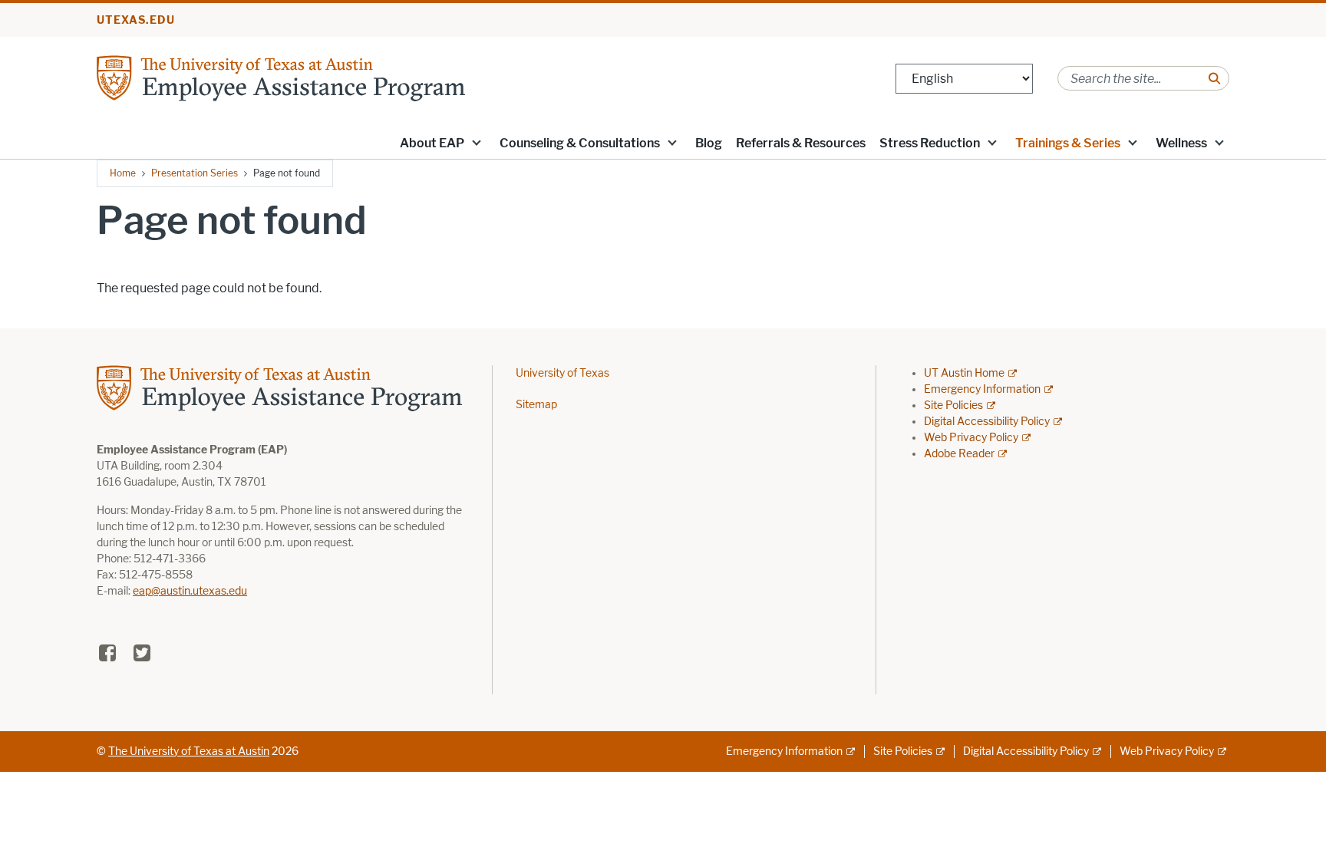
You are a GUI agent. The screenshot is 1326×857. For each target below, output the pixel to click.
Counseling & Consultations (580, 143)
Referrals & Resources (801, 143)
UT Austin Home (964, 373)
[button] (476, 142)
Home (123, 173)
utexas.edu (136, 20)
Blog (708, 143)
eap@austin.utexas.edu (190, 591)
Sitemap (536, 404)
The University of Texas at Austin (188, 751)
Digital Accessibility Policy (987, 421)
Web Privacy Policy (971, 437)
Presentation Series (194, 173)
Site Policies (953, 405)
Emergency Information (982, 389)
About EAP (432, 143)
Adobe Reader (959, 453)
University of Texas (562, 373)
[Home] (281, 77)
